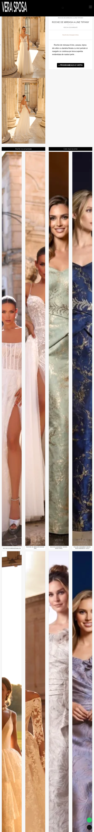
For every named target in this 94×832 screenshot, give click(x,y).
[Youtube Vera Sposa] (60, 8)
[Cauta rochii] (63, 8)
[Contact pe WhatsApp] (89, 820)
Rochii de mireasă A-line (70, 35)
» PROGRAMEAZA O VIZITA (70, 65)
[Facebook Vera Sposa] (58, 8)
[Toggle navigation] (90, 7)
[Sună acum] (89, 827)
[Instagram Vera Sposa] (55, 8)
